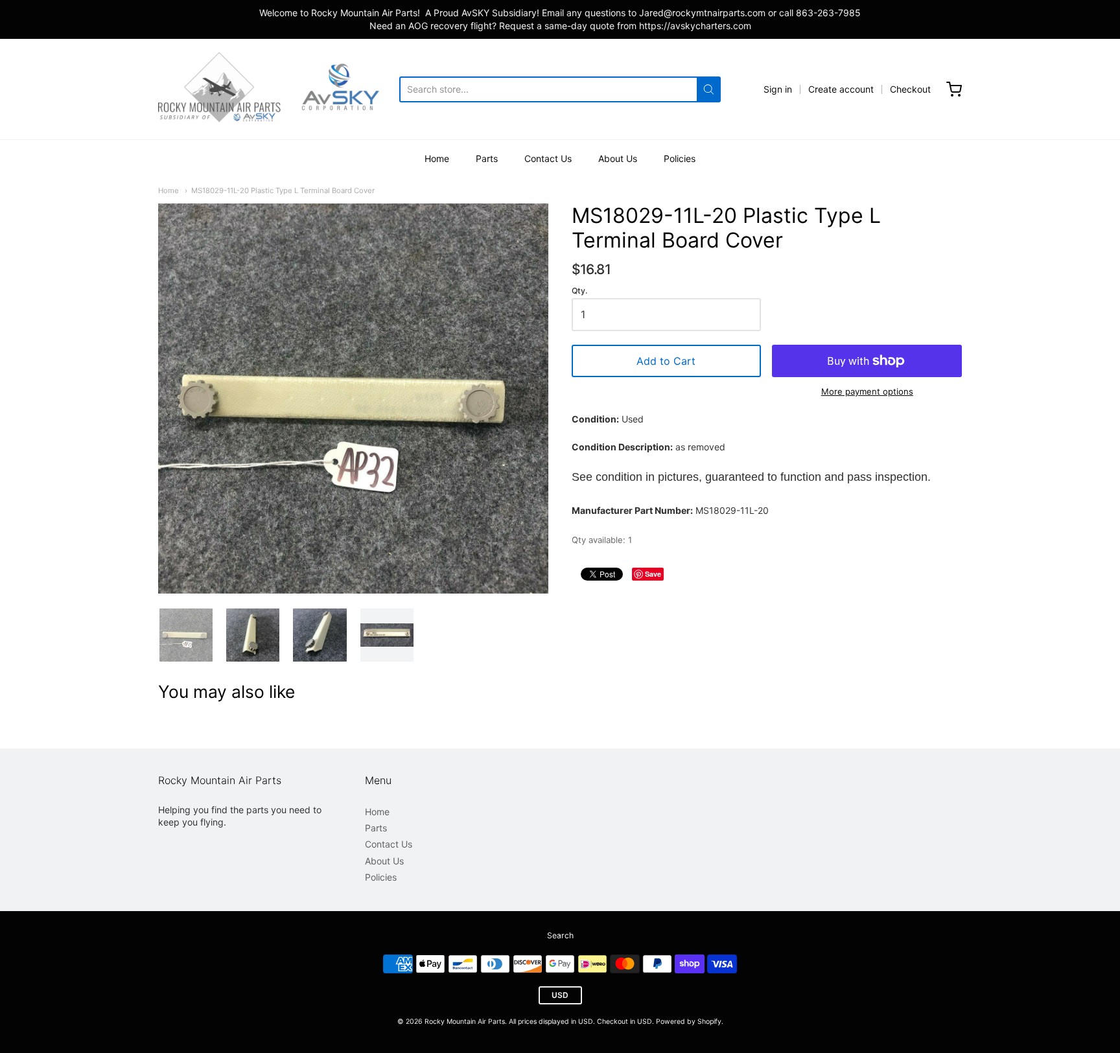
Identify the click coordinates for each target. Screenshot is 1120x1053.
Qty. (579, 290)
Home (437, 158)
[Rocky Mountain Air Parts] (278, 89)
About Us (617, 158)
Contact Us (548, 158)
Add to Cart (665, 360)
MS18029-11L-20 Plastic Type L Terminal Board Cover (283, 190)
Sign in (778, 89)
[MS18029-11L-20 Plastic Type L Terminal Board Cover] (186, 635)
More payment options (867, 391)
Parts (487, 158)
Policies (679, 158)
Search (560, 935)
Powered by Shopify (688, 1021)
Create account (841, 89)
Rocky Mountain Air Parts (465, 1021)
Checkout (910, 89)
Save (653, 574)
